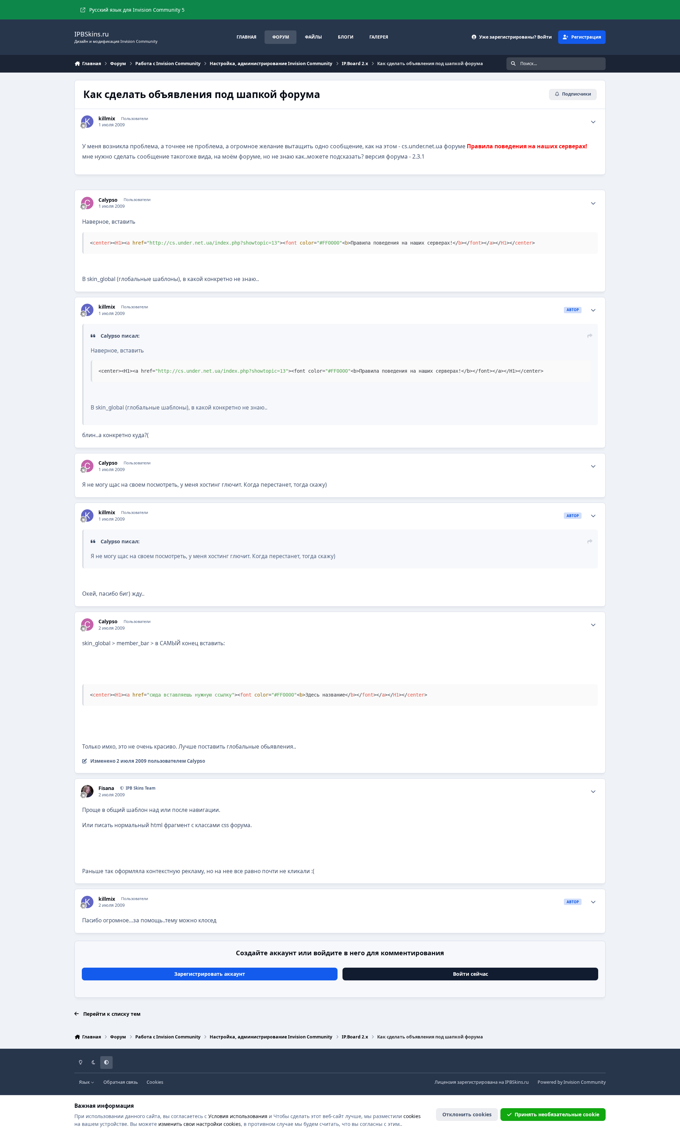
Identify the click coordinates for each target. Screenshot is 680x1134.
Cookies (155, 1082)
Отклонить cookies (467, 1114)
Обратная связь (120, 1082)
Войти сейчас (470, 973)
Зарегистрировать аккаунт (209, 973)
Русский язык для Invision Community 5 (137, 9)
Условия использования (237, 1116)
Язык (85, 1082)
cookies (412, 1116)
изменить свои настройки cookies (199, 1124)
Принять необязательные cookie (557, 1114)
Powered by (572, 1082)
